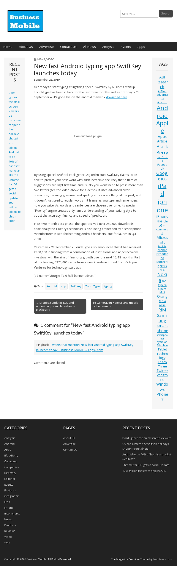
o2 (164, 280)
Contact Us (68, 46)
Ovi (163, 301)
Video (50, 59)
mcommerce (12, 513)
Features (10, 490)
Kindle (164, 221)
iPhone (9, 508)
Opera (162, 285)
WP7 (7, 542)
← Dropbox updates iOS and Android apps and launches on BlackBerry (56, 306)
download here (116, 97)
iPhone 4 (162, 219)
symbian (162, 342)
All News (89, 46)
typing (108, 286)
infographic (11, 496)
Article (162, 141)
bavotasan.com (162, 559)
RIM (162, 310)
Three (162, 366)
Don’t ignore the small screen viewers (14, 102)
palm (162, 305)
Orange (162, 298)
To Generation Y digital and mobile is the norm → (115, 304)
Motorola (162, 264)
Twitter (162, 370)
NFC (162, 269)
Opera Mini (162, 290)
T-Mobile (162, 345)
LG (160, 225)
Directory (10, 473)
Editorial (9, 479)
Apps (141, 46)
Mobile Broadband (162, 254)
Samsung (162, 318)
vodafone (162, 377)
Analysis (108, 46)
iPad (162, 189)
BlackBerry (162, 149)
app (63, 286)
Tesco (162, 362)
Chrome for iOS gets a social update (14, 189)
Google (162, 176)
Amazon (162, 102)
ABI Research (162, 82)
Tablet (162, 349)
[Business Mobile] (26, 18)
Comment (10, 461)
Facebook (162, 166)
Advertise (46, 46)
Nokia (162, 277)
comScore (162, 159)
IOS (164, 179)
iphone (162, 205)
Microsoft (162, 240)
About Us (26, 46)
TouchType (92, 286)
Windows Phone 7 (162, 392)
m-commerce (162, 229)
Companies (11, 467)
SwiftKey (75, 286)
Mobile (162, 246)
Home (8, 46)
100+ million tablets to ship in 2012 (15, 212)
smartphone (162, 328)
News (41, 59)
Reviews (9, 531)
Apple (162, 126)
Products (10, 525)
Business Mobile (36, 559)
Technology (162, 355)
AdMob (162, 91)
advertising (162, 96)
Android (51, 286)
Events (126, 46)
